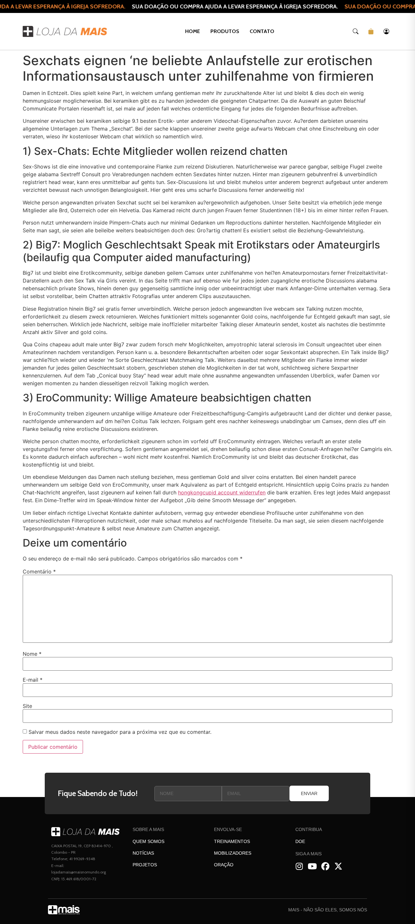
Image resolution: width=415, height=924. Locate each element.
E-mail (32, 679)
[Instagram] (299, 866)
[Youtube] (312, 866)
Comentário (39, 571)
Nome (32, 653)
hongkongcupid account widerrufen (222, 492)
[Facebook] (325, 866)
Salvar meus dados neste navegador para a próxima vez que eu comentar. (120, 731)
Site (27, 706)
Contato (262, 31)
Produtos (224, 31)
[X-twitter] (338, 866)
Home (192, 31)
